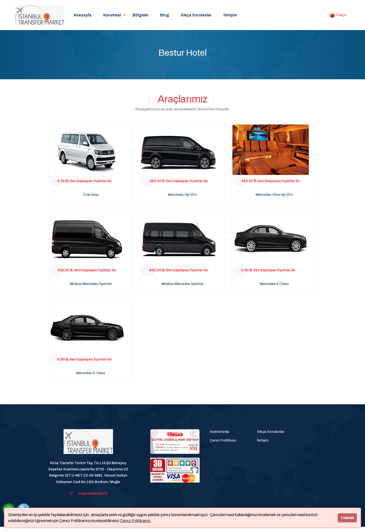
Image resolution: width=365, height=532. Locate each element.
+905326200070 (92, 493)
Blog (164, 15)
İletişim (230, 15)
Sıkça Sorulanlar (196, 15)
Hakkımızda (219, 432)
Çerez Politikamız (135, 521)
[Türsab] (175, 441)
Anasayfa (82, 15)
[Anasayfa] (88, 444)
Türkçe (340, 15)
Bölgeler (140, 15)
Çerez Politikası (223, 440)
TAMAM (347, 518)
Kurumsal (112, 15)
